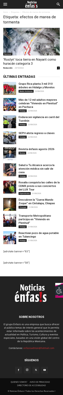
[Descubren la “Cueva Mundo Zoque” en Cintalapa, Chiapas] (9, 204)
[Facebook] (18, 370)
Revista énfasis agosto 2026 (36, 149)
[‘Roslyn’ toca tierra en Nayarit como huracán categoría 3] (31, 41)
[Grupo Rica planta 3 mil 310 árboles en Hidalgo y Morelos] (9, 88)
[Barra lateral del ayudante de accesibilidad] (59, 287)
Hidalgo (23, 111)
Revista (22, 153)
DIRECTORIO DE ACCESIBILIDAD (31, 385)
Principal (23, 207)
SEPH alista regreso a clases (37, 133)
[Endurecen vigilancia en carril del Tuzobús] (9, 121)
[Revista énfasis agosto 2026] (9, 153)
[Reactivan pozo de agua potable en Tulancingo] (9, 237)
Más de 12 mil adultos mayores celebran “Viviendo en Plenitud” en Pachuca (38, 103)
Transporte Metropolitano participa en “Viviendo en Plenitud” (35, 219)
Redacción (7, 68)
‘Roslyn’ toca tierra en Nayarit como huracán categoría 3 (29, 61)
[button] (5, 4)
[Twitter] (36, 370)
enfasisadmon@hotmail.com (38, 348)
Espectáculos (25, 193)
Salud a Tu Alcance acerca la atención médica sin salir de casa (36, 168)
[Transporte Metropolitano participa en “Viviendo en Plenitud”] (9, 220)
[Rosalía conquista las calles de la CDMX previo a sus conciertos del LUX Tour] (9, 187)
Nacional (7, 54)
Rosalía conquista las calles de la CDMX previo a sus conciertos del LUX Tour (39, 186)
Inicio (5, 12)
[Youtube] (44, 370)
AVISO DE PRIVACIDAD (40, 382)
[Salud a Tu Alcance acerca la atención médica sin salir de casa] (9, 169)
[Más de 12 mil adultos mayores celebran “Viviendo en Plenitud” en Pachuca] (9, 104)
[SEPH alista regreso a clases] (9, 137)
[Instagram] (27, 370)
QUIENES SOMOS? (19, 382)
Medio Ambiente (26, 91)
